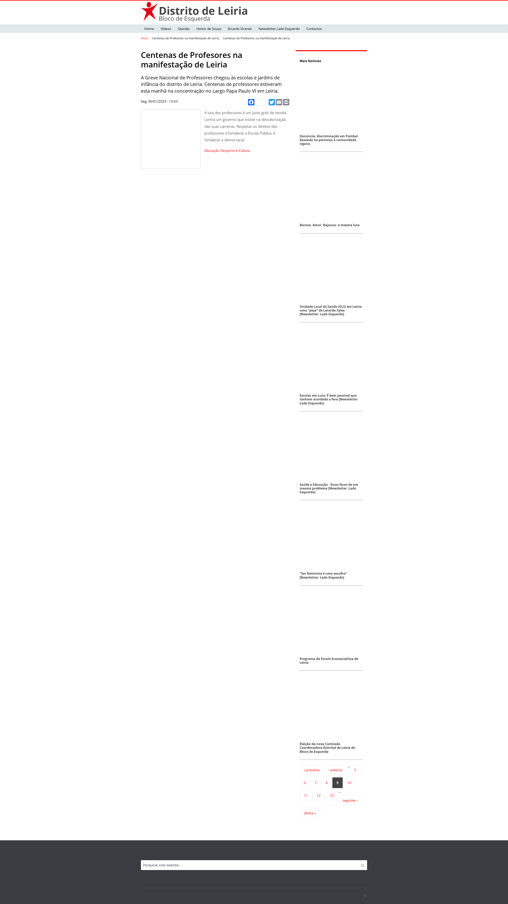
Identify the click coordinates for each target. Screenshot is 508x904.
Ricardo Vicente (240, 28)
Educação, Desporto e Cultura (227, 150)
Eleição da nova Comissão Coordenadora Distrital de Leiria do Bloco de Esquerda (327, 748)
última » (310, 813)
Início (144, 38)
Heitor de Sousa (208, 28)
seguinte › (350, 800)
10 (349, 782)
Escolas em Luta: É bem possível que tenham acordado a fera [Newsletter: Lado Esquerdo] (329, 399)
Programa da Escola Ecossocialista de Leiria (329, 661)
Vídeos (166, 28)
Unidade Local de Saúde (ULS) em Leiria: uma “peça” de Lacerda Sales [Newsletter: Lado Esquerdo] (331, 310)
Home (149, 28)
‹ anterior (335, 770)
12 (319, 795)
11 (306, 795)
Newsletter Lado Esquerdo (279, 28)
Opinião (184, 28)
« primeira (311, 770)
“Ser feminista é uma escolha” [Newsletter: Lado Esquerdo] (323, 575)
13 (332, 795)
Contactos (314, 28)
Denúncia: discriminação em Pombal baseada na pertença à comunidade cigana (329, 140)
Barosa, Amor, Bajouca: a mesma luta (330, 225)
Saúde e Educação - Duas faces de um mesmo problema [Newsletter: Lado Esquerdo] (329, 488)
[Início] (150, 11)
